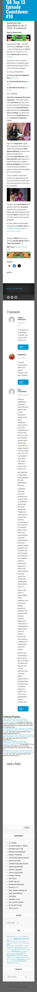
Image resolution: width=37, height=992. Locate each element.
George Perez (18, 947)
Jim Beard (27, 949)
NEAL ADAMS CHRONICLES (18, 890)
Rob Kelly (13, 957)
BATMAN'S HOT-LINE (16, 849)
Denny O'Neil (14, 945)
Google (8, 297)
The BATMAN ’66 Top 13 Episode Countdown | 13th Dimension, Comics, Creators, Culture (18, 735)
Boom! (11, 941)
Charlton (15, 943)
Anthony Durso (17, 936)
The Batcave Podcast (14, 228)
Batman (18, 938)
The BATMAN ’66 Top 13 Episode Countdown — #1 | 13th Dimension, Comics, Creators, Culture (18, 751)
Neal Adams (21, 953)
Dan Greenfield (14, 24)
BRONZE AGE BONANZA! (17, 852)
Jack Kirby (21, 949)
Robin (8, 957)
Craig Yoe (20, 943)
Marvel (16, 951)
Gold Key (25, 947)
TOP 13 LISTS (13, 908)
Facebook (12, 297)
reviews (25, 956)
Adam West (10, 937)
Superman (21, 959)
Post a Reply (21, 347)
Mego (21, 951)
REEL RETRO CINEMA (16, 902)
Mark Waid (9, 951)
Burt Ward (15, 941)
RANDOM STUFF (14, 899)
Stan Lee (27, 957)
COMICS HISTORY (15, 861)
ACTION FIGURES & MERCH (18, 846)
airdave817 (22, 355)
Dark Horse (26, 943)
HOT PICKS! (13, 879)
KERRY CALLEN (14, 881)
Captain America (23, 941)
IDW (16, 949)
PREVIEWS (12, 896)
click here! (14, 78)
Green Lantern (10, 949)
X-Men (17, 963)
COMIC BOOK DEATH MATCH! (19, 858)
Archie (23, 936)
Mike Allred (13, 953)
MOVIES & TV (13, 887)
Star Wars (14, 959)
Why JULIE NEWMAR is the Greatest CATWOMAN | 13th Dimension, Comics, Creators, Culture (16, 742)
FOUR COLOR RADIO (16, 873)
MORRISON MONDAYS (16, 884)
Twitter (15, 297)
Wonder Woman (11, 963)
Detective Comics (23, 945)
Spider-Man (19, 957)
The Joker (9, 961)
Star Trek (9, 959)
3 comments (20, 28)
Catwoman (10, 943)
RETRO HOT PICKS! (15, 905)
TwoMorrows (21, 961)
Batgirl (11, 939)
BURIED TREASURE (15, 855)
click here (10, 57)
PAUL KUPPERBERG (15, 893)
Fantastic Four (10, 947)
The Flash (27, 959)
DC (8, 945)
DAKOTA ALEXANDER (16, 867)
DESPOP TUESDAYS (15, 870)
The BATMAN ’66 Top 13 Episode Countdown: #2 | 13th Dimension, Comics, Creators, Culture (18, 729)
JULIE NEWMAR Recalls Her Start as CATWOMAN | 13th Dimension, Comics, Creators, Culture (16, 720)
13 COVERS (12, 843)
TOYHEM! (14, 961)
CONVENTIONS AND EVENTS (18, 864)
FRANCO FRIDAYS (15, 876)
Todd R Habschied (22, 318)
